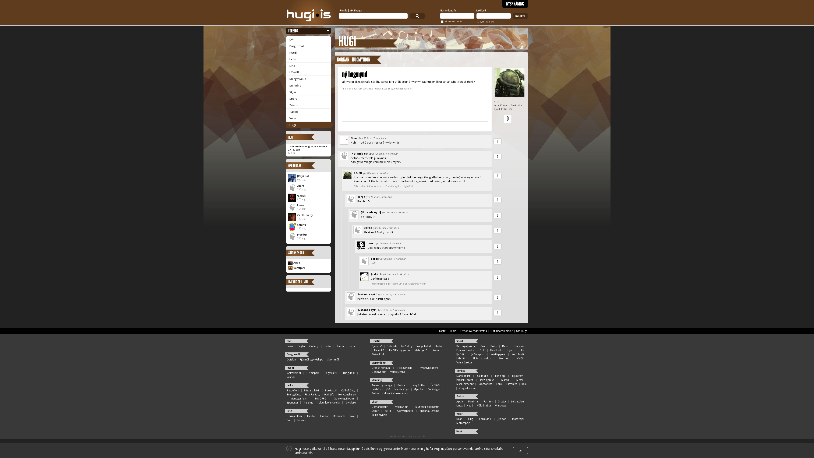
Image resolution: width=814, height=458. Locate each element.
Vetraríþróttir (464, 362)
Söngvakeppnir (468, 388)
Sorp (290, 420)
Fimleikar (519, 346)
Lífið (292, 66)
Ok (520, 451)
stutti (497, 101)
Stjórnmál (333, 359)
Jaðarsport (477, 354)
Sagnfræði (331, 373)
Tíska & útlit (378, 354)
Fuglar (301, 346)
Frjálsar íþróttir (465, 350)
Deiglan (291, 359)
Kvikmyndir (401, 407)
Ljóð (387, 389)
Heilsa (438, 346)
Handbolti (496, 350)
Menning (295, 85)
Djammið (377, 346)
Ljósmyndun (379, 372)
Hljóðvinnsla (404, 368)
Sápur (375, 411)
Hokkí (521, 350)
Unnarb (302, 205)
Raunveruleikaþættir (427, 407)
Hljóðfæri (518, 376)
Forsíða (293, 31)
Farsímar (473, 401)
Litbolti (460, 358)
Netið (470, 405)
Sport (293, 99)
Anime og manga (382, 385)
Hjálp (453, 331)
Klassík (505, 380)
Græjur (502, 401)
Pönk (499, 384)
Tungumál (349, 373)
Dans (505, 346)
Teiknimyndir (379, 415)
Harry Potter (418, 385)
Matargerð (421, 350)
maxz (371, 243)
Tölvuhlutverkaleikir (328, 402)
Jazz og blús (487, 380)
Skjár (292, 92)
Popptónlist (485, 384)
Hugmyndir (361, 59)
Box (483, 346)
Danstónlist (463, 376)
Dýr (291, 39)
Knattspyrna (498, 354)
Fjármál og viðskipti (311, 359)
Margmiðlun (297, 79)
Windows (500, 405)
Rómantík (339, 416)
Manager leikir (299, 398)
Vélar (293, 118)
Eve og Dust (294, 394)
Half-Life (329, 394)
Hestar (328, 346)
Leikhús (376, 389)
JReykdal (303, 176)
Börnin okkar (294, 416)
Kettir (352, 346)
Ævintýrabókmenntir (396, 393)
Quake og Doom (344, 398)
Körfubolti (518, 354)
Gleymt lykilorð (486, 21)
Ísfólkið (435, 385)
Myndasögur (402, 389)
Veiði (520, 358)
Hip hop (500, 376)
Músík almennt (465, 384)
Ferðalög (406, 346)
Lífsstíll (294, 72)
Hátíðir (311, 416)
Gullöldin (482, 376)
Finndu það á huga (351, 10)
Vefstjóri (299, 268)
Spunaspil (292, 402)
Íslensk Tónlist (464, 380)
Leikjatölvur (518, 401)
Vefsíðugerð (397, 372)
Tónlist (294, 105)
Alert (300, 186)
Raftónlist (511, 384)
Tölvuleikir (350, 402)
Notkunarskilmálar (502, 331)
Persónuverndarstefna (473, 331)
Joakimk (376, 274)
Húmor (324, 416)
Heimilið (379, 350)
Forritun (488, 401)
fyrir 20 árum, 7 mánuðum (372, 138)
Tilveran (301, 420)
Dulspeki (392, 346)
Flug (470, 419)
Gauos (301, 195)
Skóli (352, 416)
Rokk (524, 384)
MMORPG (320, 398)
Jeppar (502, 419)
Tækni (293, 112)
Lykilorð (481, 10)
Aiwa (296, 263)
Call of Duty (348, 390)
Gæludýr (314, 346)
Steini (354, 138)
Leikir (293, 59)
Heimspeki (313, 373)
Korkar (343, 59)
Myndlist (419, 389)
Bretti (494, 346)
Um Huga (521, 331)
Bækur (401, 385)
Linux (459, 405)
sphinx (301, 225)
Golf (482, 350)
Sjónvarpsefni (405, 411)
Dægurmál (296, 46)
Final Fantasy (312, 394)
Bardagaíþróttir (465, 346)
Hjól (509, 350)
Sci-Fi (388, 411)
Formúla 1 (485, 419)
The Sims (307, 402)
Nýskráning (515, 4)
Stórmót (504, 358)
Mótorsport (463, 423)
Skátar (436, 350)
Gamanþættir (380, 407)
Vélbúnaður (484, 405)
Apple (460, 401)
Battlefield (293, 390)
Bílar (459, 419)
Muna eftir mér (453, 21)
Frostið (442, 331)
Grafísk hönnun (381, 368)
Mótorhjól (518, 419)
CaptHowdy (305, 215)
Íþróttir (460, 354)
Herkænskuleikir (348, 394)
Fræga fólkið (423, 346)
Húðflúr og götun (399, 350)
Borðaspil (331, 390)
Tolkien (376, 393)
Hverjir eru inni (298, 281)
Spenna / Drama (429, 411)
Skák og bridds (482, 358)
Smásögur (434, 389)
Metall (520, 380)
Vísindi (291, 377)
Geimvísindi (294, 373)
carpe (361, 197)
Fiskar (290, 346)
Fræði (293, 52)
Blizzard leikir (312, 390)
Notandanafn (448, 10)
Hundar (340, 346)
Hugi (292, 125)
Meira (291, 152)
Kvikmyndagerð (429, 368)
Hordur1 (303, 234)
